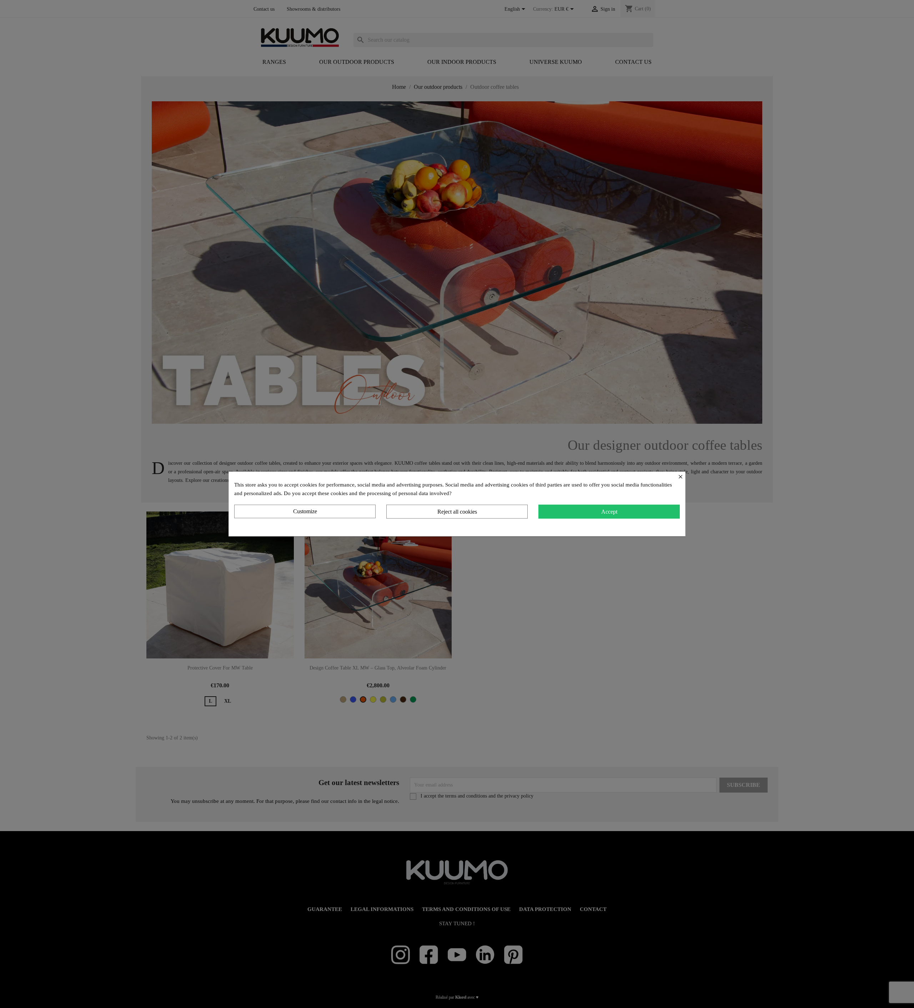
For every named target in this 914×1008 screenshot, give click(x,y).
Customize (305, 511)
